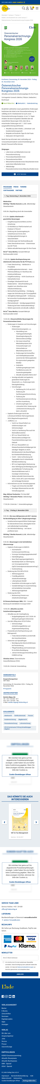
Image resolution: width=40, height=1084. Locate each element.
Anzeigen (5, 1024)
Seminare (5, 1016)
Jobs (3, 1039)
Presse (4, 1044)
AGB (31, 1076)
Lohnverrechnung (25, 723)
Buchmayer (5, 100)
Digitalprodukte (7, 1019)
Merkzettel (21, 103)
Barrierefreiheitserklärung (19, 1076)
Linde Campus (18, 2)
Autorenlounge (7, 1047)
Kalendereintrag (32, 103)
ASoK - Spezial (7, 1066)
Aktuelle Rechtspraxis (9, 1061)
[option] (20, 822)
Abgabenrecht (22, 719)
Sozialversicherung (10, 719)
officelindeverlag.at (9, 909)
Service (4, 1041)
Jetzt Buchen (21, 174)
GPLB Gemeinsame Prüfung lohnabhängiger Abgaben (17, 728)
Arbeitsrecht (8, 715)
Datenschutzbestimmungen (25, 967)
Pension (30, 715)
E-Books (5, 1011)
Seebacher (32, 97)
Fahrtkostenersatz (19, 715)
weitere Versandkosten (12, 920)
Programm (7, 689)
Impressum (5, 1076)
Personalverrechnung (10, 723)
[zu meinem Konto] (27, 9)
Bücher (4, 1008)
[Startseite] (6, 8)
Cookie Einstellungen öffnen (20, 774)
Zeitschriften (6, 1014)
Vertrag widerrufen (29, 1081)
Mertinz (20, 97)
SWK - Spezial (6, 1064)
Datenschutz (18, 1078)
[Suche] (23, 9)
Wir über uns (6, 1033)
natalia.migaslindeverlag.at (18, 702)
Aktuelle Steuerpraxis (9, 1058)
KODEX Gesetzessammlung (11, 1056)
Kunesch (14, 97)
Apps (3, 1022)
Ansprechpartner (7, 1036)
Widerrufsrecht (6, 1078)
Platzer (25, 97)
